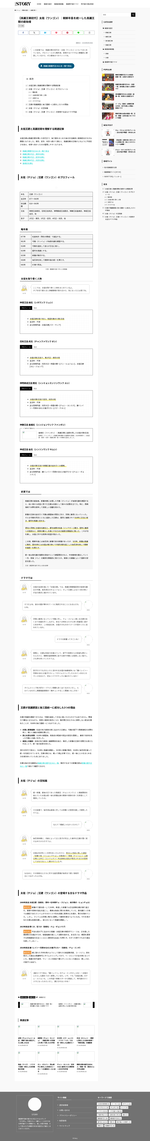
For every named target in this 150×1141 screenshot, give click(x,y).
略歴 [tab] (35, 308)
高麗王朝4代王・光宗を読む (34, 160)
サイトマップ (64, 1125)
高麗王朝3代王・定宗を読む (34, 157)
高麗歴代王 (42, 997)
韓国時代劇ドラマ (111, 62)
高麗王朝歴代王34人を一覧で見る (36, 151)
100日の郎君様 (103, 1104)
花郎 (111, 1122)
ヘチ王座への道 (115, 1111)
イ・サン (116, 1104)
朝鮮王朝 (108, 37)
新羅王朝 (108, 32)
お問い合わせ (64, 1110)
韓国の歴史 (24, 997)
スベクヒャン (103, 1107)
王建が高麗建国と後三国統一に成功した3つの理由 (48, 104)
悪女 (125, 1115)
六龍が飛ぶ (102, 1115)
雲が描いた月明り (123, 1122)
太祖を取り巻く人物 (39, 95)
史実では (36, 98)
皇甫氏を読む (28, 163)
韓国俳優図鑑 (109, 49)
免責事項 (62, 1120)
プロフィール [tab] (26, 308)
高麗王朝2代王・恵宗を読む (34, 154)
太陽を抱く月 (114, 1115)
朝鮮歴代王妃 (115, 1118)
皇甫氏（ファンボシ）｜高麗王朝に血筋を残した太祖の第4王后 (63, 432)
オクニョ (127, 1104)
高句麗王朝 (109, 41)
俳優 (107, 54)
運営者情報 (63, 1105)
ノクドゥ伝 (102, 1111)
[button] (23, 33)
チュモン (115, 1107)
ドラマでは (36, 101)
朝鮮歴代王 (103, 1118)
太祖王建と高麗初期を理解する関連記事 (44, 85)
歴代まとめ (102, 1122)
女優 (107, 58)
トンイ (124, 1107)
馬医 (100, 1126)
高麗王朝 (32, 997)
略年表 (35, 92)
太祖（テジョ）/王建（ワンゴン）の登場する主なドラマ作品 (53, 112)
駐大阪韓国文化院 (110, 167)
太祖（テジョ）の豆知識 (38, 108)
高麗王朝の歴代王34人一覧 (48, 763)
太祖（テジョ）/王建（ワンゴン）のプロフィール (48, 89)
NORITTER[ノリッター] (112, 176)
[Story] (23, 4)
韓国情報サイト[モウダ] (112, 172)
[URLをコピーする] (89, 33)
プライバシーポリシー (68, 1115)
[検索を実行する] (133, 15)
